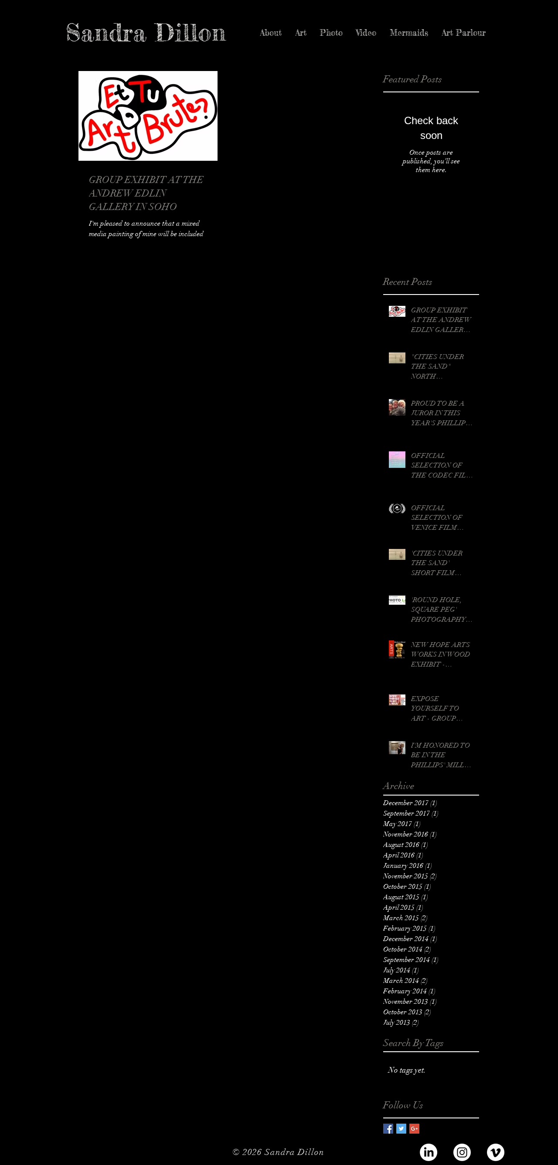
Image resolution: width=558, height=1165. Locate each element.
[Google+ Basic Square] (414, 1129)
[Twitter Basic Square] (401, 1129)
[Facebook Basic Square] (388, 1129)
